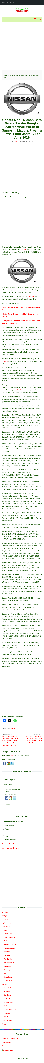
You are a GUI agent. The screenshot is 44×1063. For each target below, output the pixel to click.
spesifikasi (17, 390)
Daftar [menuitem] (12, 2)
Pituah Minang (7, 1020)
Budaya (4, 915)
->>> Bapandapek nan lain (11, 848)
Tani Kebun (8, 1006)
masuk (12, 755)
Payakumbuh (8, 959)
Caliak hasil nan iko (8, 844)
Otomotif (12, 729)
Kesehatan (7, 995)
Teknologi (7, 1013)
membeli (32, 296)
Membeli (24, 249)
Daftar (6, 808)
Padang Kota (8, 941)
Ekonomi (7, 991)
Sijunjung (7, 970)
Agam (6, 930)
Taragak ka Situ (10, 825)
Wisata (6, 1017)
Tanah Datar (8, 980)
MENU (39, 19)
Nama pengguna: (10, 780)
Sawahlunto (8, 966)
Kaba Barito (6, 926)
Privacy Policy (7, 1042)
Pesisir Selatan (9, 962)
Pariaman (7, 952)
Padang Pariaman (10, 944)
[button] (5, 763)
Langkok (5, 984)
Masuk (8, 804)
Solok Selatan (8, 977)
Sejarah (4, 1024)
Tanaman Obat (11, 1009)
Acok (7, 829)
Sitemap (4, 1046)
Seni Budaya (8, 1002)
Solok (6, 973)
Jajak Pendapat (7, 923)
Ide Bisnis (5, 919)
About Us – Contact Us (10, 1038)
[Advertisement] (22, 46)
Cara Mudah (8, 988)
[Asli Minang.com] (22, 9)
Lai (6, 832)
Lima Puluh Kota (9, 937)
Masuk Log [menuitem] (5, 2)
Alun (6, 836)
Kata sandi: (8, 784)
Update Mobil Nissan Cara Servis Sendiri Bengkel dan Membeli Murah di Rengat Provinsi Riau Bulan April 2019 (33, 738)
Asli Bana (5, 912)
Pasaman (7, 955)
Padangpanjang (9, 948)
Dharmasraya (8, 933)
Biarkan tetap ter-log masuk (13, 790)
